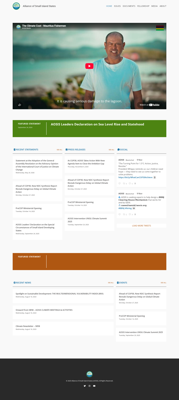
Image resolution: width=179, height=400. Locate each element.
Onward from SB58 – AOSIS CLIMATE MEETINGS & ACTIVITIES (44, 310)
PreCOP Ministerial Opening (29, 208)
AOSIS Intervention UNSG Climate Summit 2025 (141, 332)
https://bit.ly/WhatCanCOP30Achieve (135, 177)
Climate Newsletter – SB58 (28, 326)
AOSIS (121, 160)
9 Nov (139, 160)
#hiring (128, 208)
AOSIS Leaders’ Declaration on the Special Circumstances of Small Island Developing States (35, 227)
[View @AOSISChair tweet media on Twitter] (154, 177)
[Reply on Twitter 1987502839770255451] (120, 214)
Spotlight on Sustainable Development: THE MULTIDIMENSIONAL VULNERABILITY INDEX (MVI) (59, 293)
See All (59, 150)
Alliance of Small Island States (39, 6)
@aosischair (130, 160)
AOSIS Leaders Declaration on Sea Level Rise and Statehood (97, 124)
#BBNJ (121, 208)
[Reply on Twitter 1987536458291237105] (120, 183)
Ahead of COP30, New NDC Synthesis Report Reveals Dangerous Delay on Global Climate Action (36, 189)
